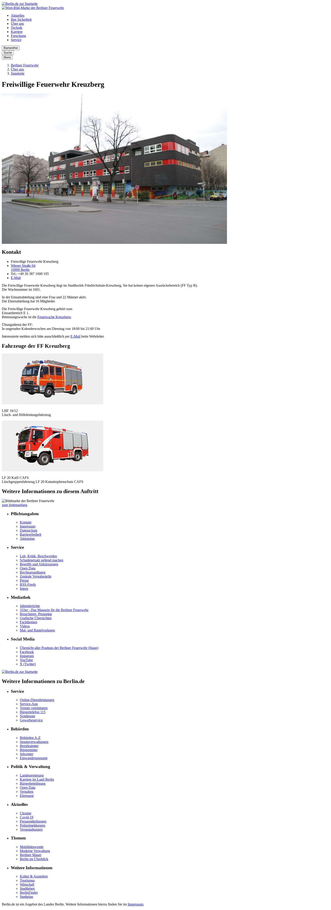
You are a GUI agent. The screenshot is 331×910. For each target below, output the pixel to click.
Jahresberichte (30, 606)
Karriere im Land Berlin (37, 779)
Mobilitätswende (31, 847)
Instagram (27, 656)
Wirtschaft (27, 884)
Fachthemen (28, 622)
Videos (25, 626)
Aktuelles (17, 15)
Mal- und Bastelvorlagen (37, 630)
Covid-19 (26, 817)
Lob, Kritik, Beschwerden (38, 556)
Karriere (17, 32)
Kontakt (25, 522)
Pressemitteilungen (33, 821)
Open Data (27, 568)
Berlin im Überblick (34, 859)
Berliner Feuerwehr (25, 65)
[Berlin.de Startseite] (20, 4)
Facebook (27, 652)
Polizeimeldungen (32, 825)
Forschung (18, 36)
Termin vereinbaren (34, 708)
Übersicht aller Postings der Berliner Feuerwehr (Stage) (59, 648)
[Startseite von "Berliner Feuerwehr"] (33, 8)
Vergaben (26, 791)
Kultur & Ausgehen (34, 876)
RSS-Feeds (28, 584)
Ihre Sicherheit (21, 19)
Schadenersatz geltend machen (41, 560)
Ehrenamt (27, 796)
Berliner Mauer (30, 855)
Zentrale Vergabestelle (35, 576)
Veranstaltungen (31, 829)
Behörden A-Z (30, 738)
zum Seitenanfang (14, 505)
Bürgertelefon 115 (32, 712)
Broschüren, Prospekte (36, 614)
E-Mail (16, 278)
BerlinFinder (29, 892)
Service (16, 40)
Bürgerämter (29, 750)
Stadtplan (26, 897)
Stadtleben (27, 888)
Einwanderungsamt (33, 758)
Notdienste (27, 716)
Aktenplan (27, 538)
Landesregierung (32, 775)
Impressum (27, 526)
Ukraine (25, 813)
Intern (24, 588)
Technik (16, 28)
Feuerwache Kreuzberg (54, 317)
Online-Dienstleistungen (37, 700)
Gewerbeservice (31, 720)
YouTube (26, 660)
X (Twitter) (28, 664)
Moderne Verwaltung (35, 851)
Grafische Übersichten (36, 618)
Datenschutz (28, 530)
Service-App (29, 704)
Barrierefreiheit (30, 534)
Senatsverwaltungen (34, 742)
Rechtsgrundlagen (32, 572)
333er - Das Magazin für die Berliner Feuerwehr (54, 610)
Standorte (17, 73)
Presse (24, 580)
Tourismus (27, 880)
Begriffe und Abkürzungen (39, 564)
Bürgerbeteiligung (32, 783)
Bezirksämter (29, 746)
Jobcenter (26, 754)
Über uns (17, 23)
